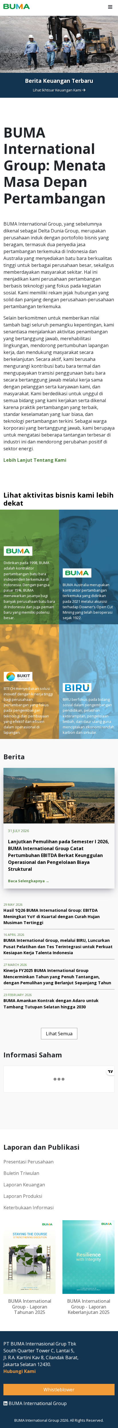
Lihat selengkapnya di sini (57, 102)
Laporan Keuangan (24, 1184)
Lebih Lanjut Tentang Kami (34, 460)
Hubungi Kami (19, 1371)
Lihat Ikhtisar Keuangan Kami (57, 90)
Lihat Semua (59, 1033)
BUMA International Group (37, 1403)
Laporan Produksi (22, 1196)
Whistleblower (59, 1389)
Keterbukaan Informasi (28, 1207)
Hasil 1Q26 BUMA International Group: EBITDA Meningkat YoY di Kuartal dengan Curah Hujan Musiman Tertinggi (51, 916)
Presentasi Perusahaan (28, 1162)
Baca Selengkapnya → (28, 880)
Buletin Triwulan (21, 1173)
